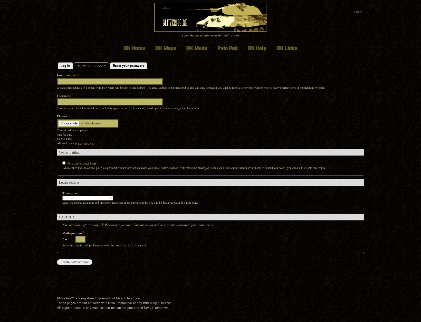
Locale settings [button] (69, 182)
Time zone (69, 193)
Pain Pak (228, 48)
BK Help (257, 48)
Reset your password (128, 65)
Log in (358, 12)
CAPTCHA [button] (67, 217)
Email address (67, 75)
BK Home (134, 48)
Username (64, 95)
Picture (62, 116)
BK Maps (165, 48)
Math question (72, 233)
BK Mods (196, 48)
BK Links (287, 48)
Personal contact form (81, 163)
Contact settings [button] (70, 152)
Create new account (93, 65)
